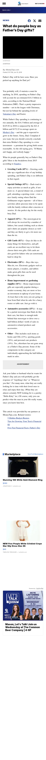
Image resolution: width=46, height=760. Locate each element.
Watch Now (39, 3)
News (6, 20)
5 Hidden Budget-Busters (18, 418)
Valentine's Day (9, 113)
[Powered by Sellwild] (39, 588)
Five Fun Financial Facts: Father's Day (24, 427)
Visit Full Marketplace (35, 454)
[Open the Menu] (4, 3)
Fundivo (17, 163)
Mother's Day (8, 132)
